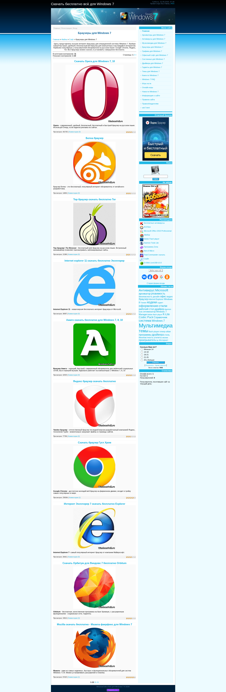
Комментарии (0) (75, 132)
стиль (167, 335)
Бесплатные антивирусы (154, 223)
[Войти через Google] (161, 277)
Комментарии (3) (74, 618)
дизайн (156, 296)
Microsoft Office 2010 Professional (157, 231)
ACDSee (147, 227)
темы (143, 331)
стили (163, 306)
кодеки (152, 302)
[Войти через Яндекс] (155, 276)
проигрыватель (147, 340)
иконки (165, 338)
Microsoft (161, 290)
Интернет (163, 340)
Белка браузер (94, 138)
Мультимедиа (156, 325)
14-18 (146, 352)
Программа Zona (151, 247)
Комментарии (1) (75, 497)
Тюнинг (143, 303)
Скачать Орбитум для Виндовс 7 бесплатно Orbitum (94, 563)
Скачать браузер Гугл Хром (94, 442)
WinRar (147, 235)
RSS (172, 3)
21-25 (146, 357)
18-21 (146, 355)
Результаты (150, 365)
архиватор (145, 293)
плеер (162, 331)
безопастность (146, 337)
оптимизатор (149, 311)
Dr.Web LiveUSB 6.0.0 (153, 263)
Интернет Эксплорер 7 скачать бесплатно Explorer (94, 503)
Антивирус (147, 290)
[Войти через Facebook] (149, 276)
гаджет (160, 303)
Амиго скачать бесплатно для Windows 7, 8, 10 (94, 320)
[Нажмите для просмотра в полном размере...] (94, 122)
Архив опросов (160, 365)
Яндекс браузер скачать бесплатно (94, 381)
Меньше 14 (148, 349)
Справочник (160, 317)
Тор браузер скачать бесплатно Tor (94, 199)
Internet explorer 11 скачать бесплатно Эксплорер (94, 260)
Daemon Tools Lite (151, 243)
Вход (75, 28)
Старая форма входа (156, 283)
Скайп (146, 259)
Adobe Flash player (151, 239)
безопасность (145, 296)
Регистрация (66, 28)
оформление (148, 306)
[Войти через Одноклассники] (167, 276)
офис (163, 296)
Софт (71, 39)
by (157, 340)
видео (170, 296)
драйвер (159, 309)
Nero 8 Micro (149, 251)
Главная (57, 28)
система (145, 320)
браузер (143, 299)
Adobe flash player (154, 315)
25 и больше (149, 360)
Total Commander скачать (154, 255)
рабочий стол (146, 309)
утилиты (158, 337)
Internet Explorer (156, 299)
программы (145, 334)
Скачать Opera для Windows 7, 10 (94, 61)
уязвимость (158, 293)
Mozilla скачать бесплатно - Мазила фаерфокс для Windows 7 (94, 624)
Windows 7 (158, 320)
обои (168, 331)
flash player (154, 331)
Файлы (64, 39)
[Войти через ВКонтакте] (144, 276)
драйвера (158, 334)
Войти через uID (155, 270)
